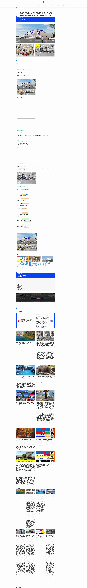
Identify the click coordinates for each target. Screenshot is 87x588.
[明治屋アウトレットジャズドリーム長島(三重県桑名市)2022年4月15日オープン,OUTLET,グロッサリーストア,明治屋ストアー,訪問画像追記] (35, 259)
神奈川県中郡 (19, 289)
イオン (18, 18)
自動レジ (18, 290)
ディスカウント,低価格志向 (21, 19)
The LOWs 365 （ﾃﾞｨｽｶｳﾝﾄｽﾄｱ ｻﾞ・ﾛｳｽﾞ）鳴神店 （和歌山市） (48, 263)
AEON (18, 281)
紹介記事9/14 (26, 76)
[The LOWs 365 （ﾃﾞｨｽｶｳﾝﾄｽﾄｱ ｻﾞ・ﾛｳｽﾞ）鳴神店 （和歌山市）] (47, 259)
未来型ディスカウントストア (21, 288)
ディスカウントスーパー (21, 285)
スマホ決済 (18, 284)
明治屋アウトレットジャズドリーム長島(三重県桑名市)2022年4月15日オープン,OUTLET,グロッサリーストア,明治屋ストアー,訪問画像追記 (35, 264)
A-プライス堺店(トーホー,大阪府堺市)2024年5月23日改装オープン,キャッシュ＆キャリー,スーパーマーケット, (23, 264)
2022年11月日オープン (20, 280)
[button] (16, 57)
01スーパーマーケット (20, 17)
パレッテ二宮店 (19, 286)
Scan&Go (18, 282)
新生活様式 (18, 287)
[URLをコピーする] (17, 63)
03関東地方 (18, 21)
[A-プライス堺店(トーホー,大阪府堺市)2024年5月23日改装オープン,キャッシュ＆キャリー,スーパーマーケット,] (23, 259)
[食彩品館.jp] (43, 2)
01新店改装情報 (19, 20)
